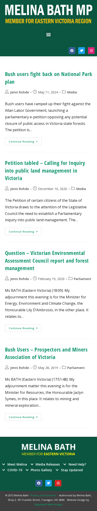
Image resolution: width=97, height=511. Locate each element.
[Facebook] (72, 50)
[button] (48, 34)
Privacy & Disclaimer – (44, 495)
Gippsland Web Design (48, 504)
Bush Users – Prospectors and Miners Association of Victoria (46, 353)
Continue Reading (25, 140)
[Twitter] (81, 50)
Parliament (82, 279)
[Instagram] (91, 50)
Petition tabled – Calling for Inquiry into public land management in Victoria (45, 170)
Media (72, 92)
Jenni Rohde (19, 92)
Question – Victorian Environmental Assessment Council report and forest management (47, 260)
